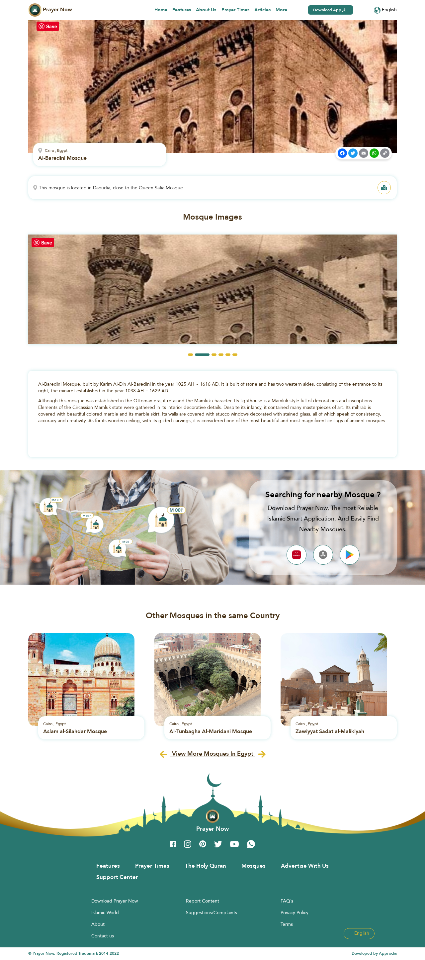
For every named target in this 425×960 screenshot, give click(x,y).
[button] (190, 354)
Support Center (117, 877)
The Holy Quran (205, 865)
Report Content (202, 901)
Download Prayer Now (114, 901)
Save (51, 26)
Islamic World (105, 912)
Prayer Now (57, 9)
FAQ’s (287, 901)
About (98, 924)
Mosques (253, 865)
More (281, 9)
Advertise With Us (305, 865)
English (389, 9)
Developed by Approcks (374, 953)
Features (181, 9)
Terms (287, 924)
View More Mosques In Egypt (212, 753)
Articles (262, 9)
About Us (206, 9)
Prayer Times (235, 9)
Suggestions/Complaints (211, 912)
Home (160, 9)
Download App (327, 10)
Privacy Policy (294, 912)
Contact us (102, 935)
